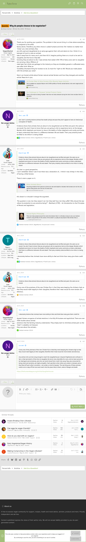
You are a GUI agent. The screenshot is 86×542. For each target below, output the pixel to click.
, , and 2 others (38, 137)
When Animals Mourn (34, 184)
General (27, 445)
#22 (84, 111)
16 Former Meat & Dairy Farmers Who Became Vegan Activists (48, 81)
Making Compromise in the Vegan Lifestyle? (24, 451)
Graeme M (10, 430)
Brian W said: (22, 153)
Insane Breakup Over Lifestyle (19, 421)
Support (32, 438)
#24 (84, 236)
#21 (84, 39)
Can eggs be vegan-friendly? (18, 428)
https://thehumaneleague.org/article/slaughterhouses (35, 371)
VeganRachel (11, 445)
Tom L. (76, 429)
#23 (84, 149)
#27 (84, 341)
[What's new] (78, 3)
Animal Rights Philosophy (35, 214)
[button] (4, 3)
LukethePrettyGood (13, 453)
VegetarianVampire (12, 422)
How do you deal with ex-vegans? (20, 436)
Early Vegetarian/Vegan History (19, 443)
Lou (77, 452)
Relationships (32, 422)
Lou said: (21, 345)
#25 (84, 273)
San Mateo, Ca (12, 170)
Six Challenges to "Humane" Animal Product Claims (44, 92)
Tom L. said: (22, 115)
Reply (83, 105)
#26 (84, 306)
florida (12, 59)
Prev (5, 34)
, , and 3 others (37, 224)
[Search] (82, 3)
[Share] (80, 40)
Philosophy (26, 430)
